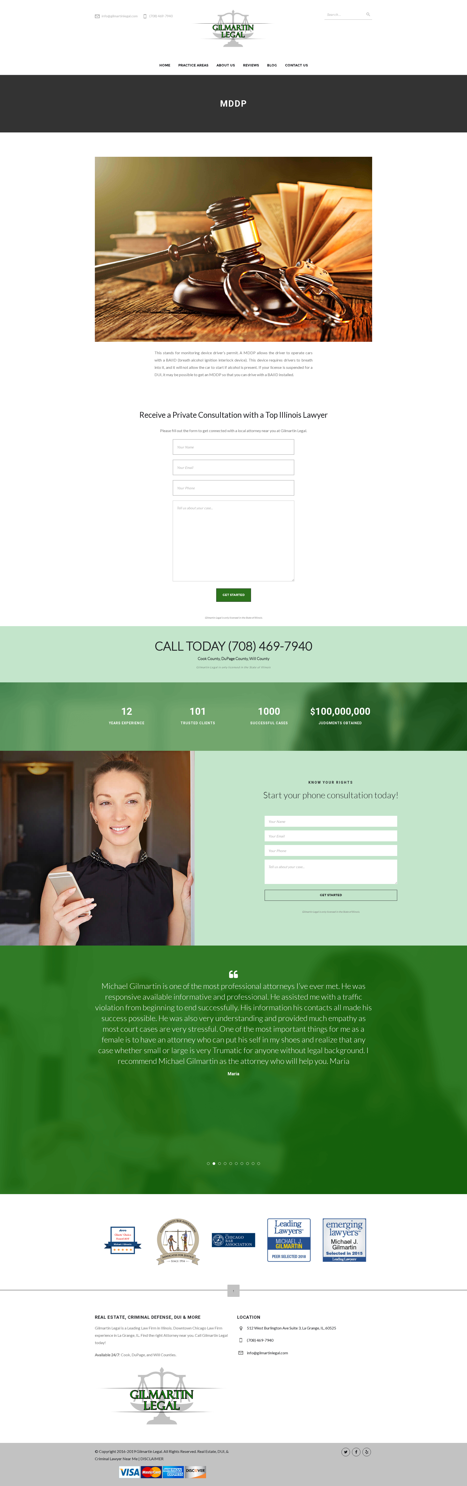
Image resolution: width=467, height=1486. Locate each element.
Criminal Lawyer (108, 1458)
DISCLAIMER (151, 1458)
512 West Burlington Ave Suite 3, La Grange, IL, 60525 (291, 1328)
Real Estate (206, 1451)
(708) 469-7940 (270, 646)
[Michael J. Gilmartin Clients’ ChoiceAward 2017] (123, 1253)
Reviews (251, 65)
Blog (272, 65)
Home (164, 65)
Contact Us (296, 65)
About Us (225, 65)
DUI (221, 1451)
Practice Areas (193, 65)
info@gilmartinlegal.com (120, 16)
